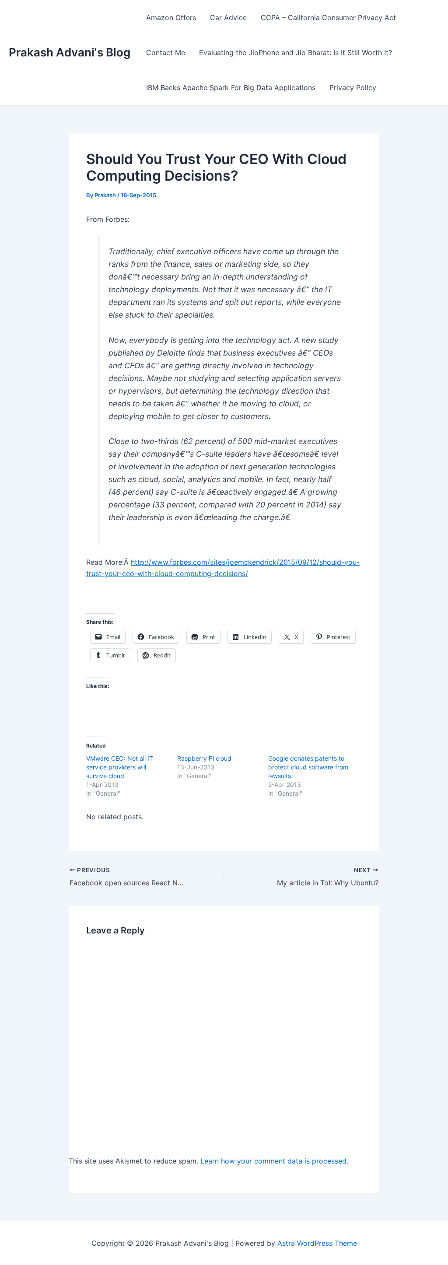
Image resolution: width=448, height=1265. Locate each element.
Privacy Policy (352, 87)
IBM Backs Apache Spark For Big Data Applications (230, 87)
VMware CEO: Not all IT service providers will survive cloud (119, 767)
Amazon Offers (171, 17)
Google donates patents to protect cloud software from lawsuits (308, 767)
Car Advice (228, 17)
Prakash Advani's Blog (69, 52)
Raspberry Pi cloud (204, 758)
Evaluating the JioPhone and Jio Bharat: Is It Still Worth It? (295, 52)
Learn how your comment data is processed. (274, 1161)
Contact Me (165, 52)
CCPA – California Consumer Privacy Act (328, 17)
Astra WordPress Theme (317, 1243)
